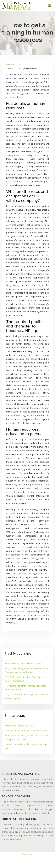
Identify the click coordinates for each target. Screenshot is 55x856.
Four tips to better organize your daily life (26, 730)
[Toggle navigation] (49, 6)
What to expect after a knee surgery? (24, 663)
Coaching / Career (16, 65)
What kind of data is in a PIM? (19, 725)
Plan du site (27, 854)
